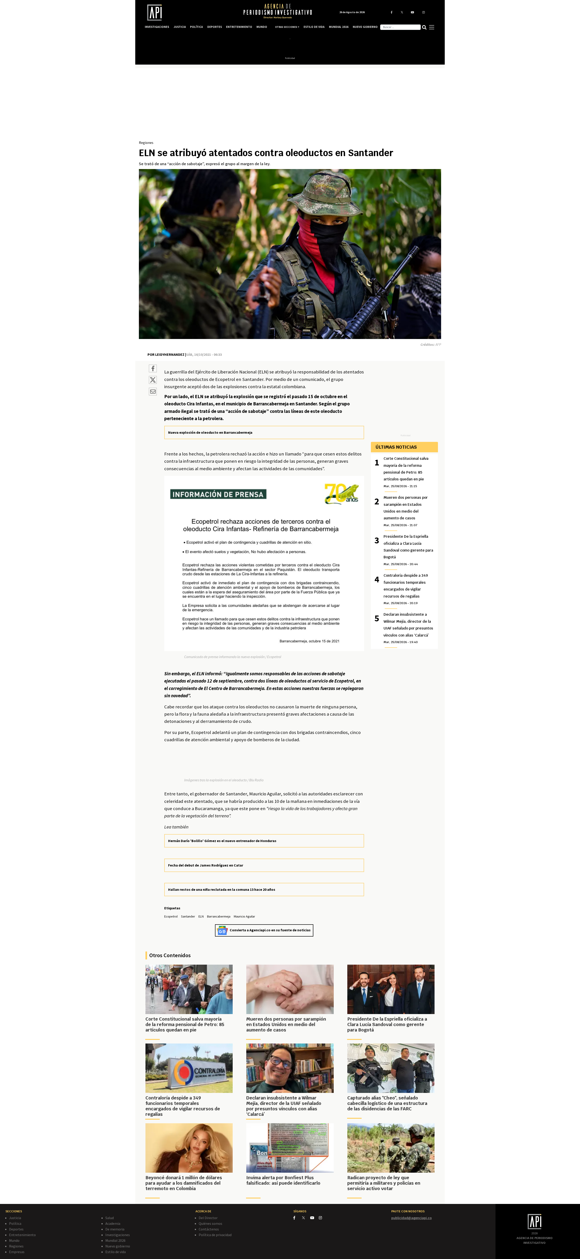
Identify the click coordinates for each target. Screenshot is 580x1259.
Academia (112, 1223)
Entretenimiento (22, 1234)
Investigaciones (117, 1234)
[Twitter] (305, 1217)
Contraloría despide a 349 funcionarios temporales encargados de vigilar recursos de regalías (406, 589)
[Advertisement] (290, 106)
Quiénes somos (210, 1223)
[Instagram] (323, 1217)
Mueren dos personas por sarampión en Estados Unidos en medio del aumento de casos (406, 511)
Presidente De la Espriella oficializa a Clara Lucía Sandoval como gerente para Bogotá (408, 550)
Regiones (146, 142)
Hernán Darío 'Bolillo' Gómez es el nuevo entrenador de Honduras (222, 840)
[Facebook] (297, 1217)
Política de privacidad (215, 1234)
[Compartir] (153, 369)
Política (15, 1223)
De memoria (114, 1229)
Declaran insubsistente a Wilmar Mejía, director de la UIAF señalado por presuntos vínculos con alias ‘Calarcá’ (408, 628)
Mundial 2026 (115, 1240)
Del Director (208, 1217)
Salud (109, 1217)
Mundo (14, 1240)
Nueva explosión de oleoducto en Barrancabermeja (210, 432)
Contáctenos (209, 1229)
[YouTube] (314, 1217)
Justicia (15, 1217)
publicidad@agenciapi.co (411, 1217)
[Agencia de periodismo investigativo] (189, 12)
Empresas (16, 1251)
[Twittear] (153, 382)
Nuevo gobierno (117, 1246)
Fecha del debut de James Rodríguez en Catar (205, 865)
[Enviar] (153, 392)
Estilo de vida (115, 1251)
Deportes (16, 1229)
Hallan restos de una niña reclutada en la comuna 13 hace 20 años (221, 889)
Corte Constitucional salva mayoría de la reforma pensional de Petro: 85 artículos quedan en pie (406, 472)
